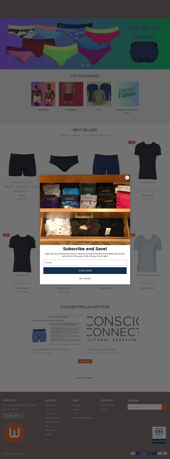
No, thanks (85, 278)
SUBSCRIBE (85, 270)
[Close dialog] (127, 178)
